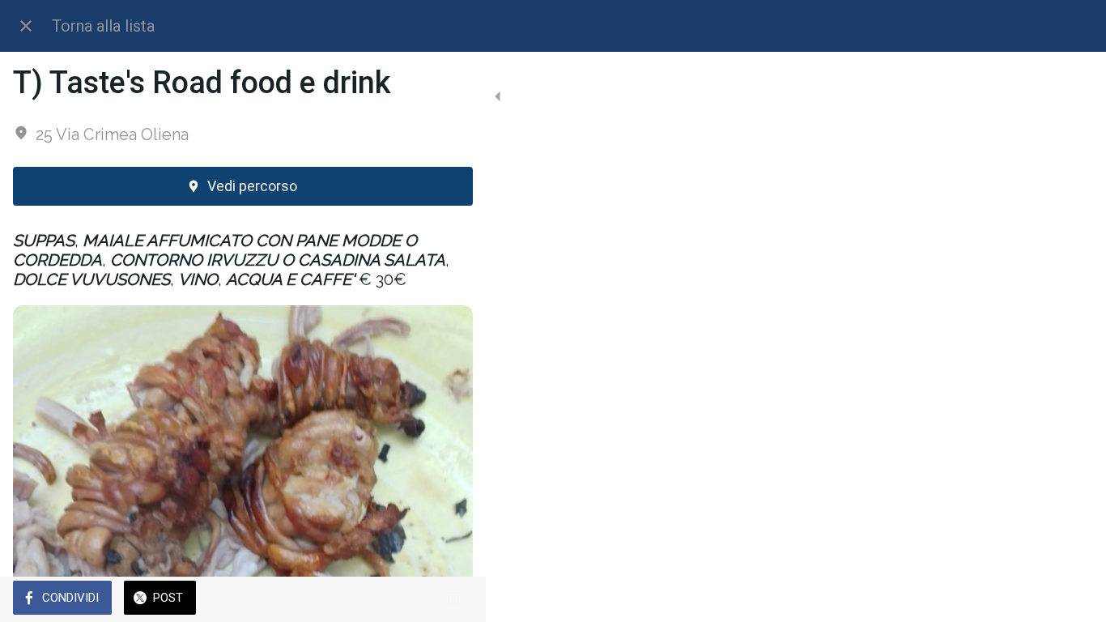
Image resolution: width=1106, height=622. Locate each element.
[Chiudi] (26, 26)
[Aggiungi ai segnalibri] (453, 599)
